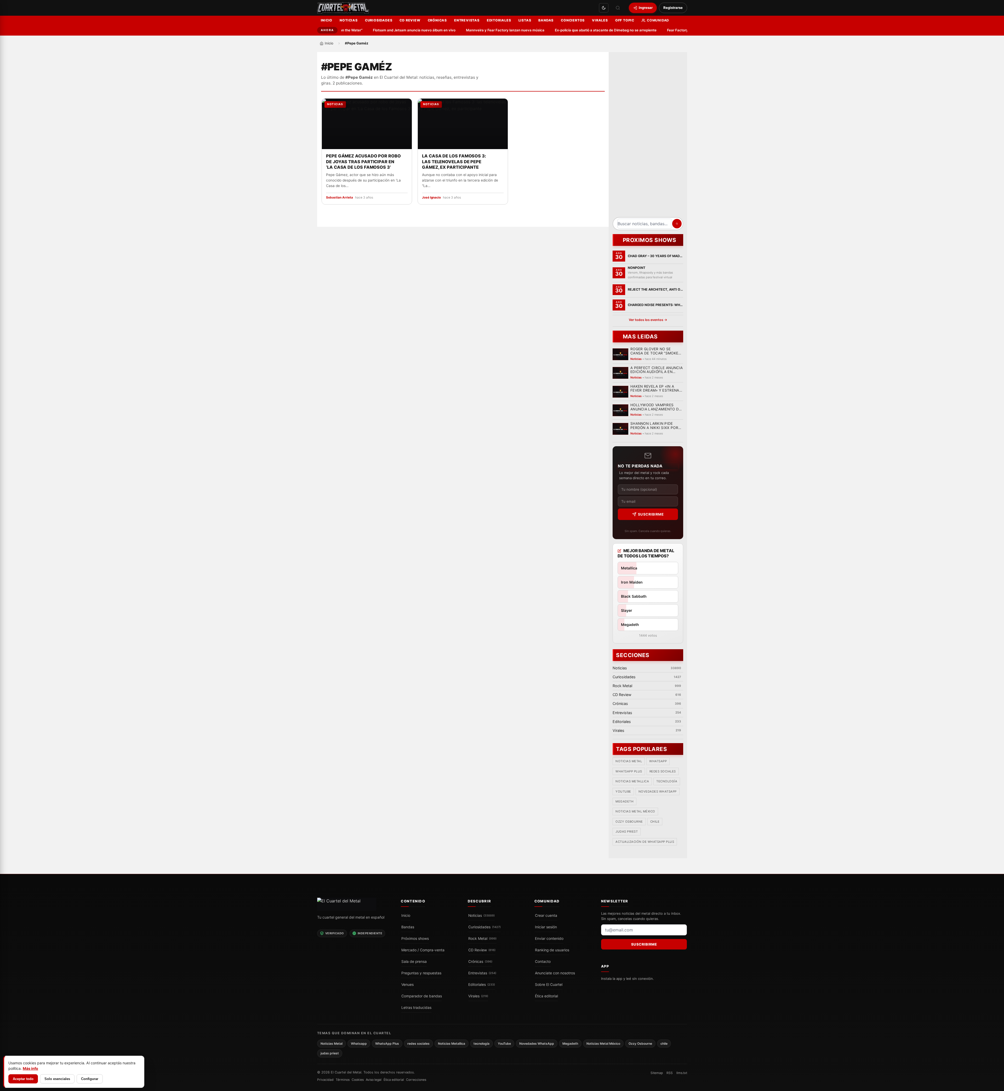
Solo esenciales (57, 1079)
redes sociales (662, 771)
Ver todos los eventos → (648, 320)
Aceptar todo (23, 1079)
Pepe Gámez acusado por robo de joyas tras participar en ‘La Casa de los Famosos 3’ (363, 162)
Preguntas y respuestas (421, 973)
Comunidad (658, 20)
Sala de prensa (414, 961)
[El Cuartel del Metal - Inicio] (343, 8)
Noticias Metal (628, 761)
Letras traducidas (416, 1007)
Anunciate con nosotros (555, 973)
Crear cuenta (546, 915)
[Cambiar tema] (603, 8)
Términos (343, 1080)
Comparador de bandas (421, 996)
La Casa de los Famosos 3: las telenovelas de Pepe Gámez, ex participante (454, 162)
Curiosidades (378, 20)
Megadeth (624, 801)
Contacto (543, 961)
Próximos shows (415, 938)
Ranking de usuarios (552, 950)
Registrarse (673, 7)
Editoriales (499, 20)
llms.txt (681, 1073)
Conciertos (573, 20)
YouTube (623, 791)
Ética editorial (546, 996)
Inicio (327, 20)
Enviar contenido (549, 938)
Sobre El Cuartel (548, 984)
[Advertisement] (648, 136)
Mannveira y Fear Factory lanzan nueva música (482, 30)
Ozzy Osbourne (629, 821)
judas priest (626, 831)
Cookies (358, 1080)
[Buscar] (618, 8)
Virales (600, 20)
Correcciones (416, 1080)
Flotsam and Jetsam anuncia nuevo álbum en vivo (391, 30)
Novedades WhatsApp (657, 791)
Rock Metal (482, 938)
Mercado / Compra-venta (422, 950)
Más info (30, 1068)
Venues (407, 984)
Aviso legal (373, 1080)
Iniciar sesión (546, 927)
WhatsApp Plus (628, 771)
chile (654, 821)
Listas (524, 20)
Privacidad (325, 1080)
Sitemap (657, 1073)
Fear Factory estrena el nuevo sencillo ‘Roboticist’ (685, 30)
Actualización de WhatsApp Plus (644, 842)
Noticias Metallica (632, 781)
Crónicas (437, 20)
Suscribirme (651, 514)
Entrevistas (467, 20)
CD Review (410, 20)
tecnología (666, 781)
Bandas (546, 20)
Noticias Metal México (635, 811)
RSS (669, 1073)
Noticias (348, 20)
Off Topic (624, 20)
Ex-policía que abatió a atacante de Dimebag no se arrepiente (583, 30)
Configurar (89, 1079)
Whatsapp (658, 761)
